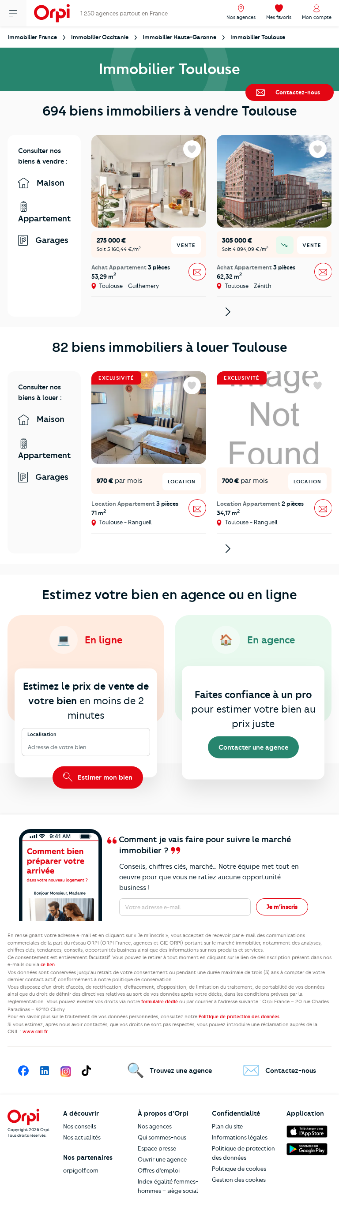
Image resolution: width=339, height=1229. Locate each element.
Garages (50, 240)
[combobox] (28, 747)
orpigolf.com (80, 1170)
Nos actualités (82, 1137)
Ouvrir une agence (162, 1159)
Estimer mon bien (104, 777)
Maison (49, 183)
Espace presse (157, 1148)
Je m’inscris (282, 906)
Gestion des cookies (239, 1179)
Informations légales (239, 1137)
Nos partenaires (88, 1158)
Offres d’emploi (159, 1170)
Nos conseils (79, 1126)
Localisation (41, 734)
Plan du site (227, 1126)
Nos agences (155, 1126)
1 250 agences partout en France (124, 13)
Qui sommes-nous (162, 1137)
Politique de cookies (239, 1168)
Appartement (44, 218)
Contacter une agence (253, 747)
